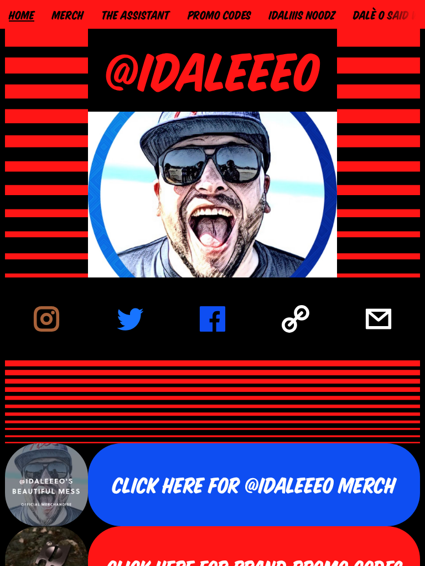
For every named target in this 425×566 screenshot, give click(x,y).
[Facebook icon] (212, 318)
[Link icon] (295, 318)
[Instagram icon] (46, 318)
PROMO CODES (219, 14)
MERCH (68, 14)
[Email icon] (378, 318)
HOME (21, 14)
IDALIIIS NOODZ (302, 14)
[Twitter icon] (129, 318)
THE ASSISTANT (135, 14)
